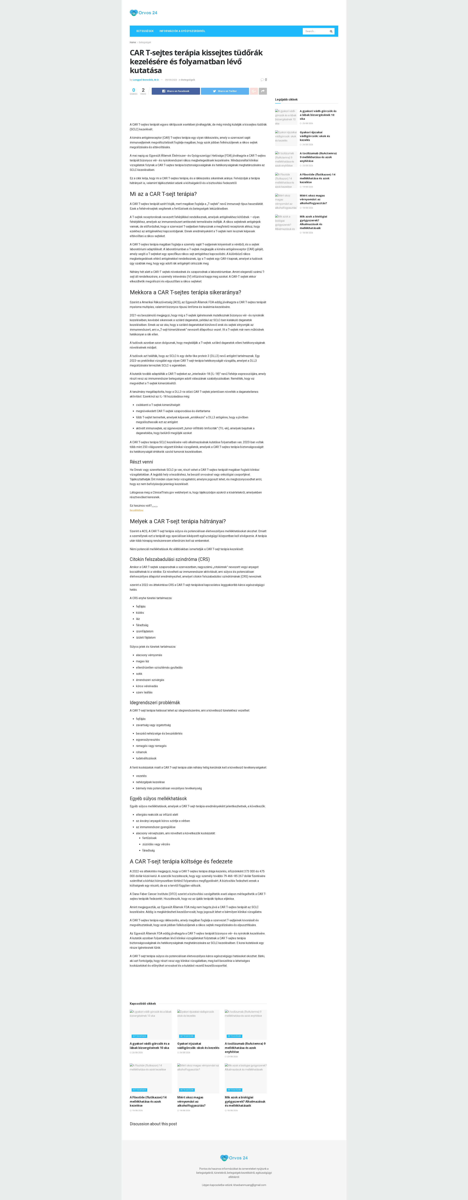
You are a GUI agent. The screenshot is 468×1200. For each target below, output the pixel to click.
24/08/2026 (184, 1052)
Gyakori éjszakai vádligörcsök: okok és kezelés (198, 1046)
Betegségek (145, 31)
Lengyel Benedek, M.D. (146, 79)
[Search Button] (331, 31)
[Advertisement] (271, 12)
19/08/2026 (137, 1110)
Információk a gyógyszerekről (182, 31)
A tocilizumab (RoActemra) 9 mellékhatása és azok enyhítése (245, 1048)
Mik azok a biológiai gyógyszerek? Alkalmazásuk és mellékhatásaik (245, 1101)
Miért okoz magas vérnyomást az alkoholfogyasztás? (191, 1101)
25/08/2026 (137, 1052)
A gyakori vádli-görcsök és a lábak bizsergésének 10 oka (149, 1046)
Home (133, 42)
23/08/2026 (232, 1056)
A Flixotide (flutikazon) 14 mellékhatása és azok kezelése (148, 1101)
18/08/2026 (184, 1110)
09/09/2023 (171, 79)
